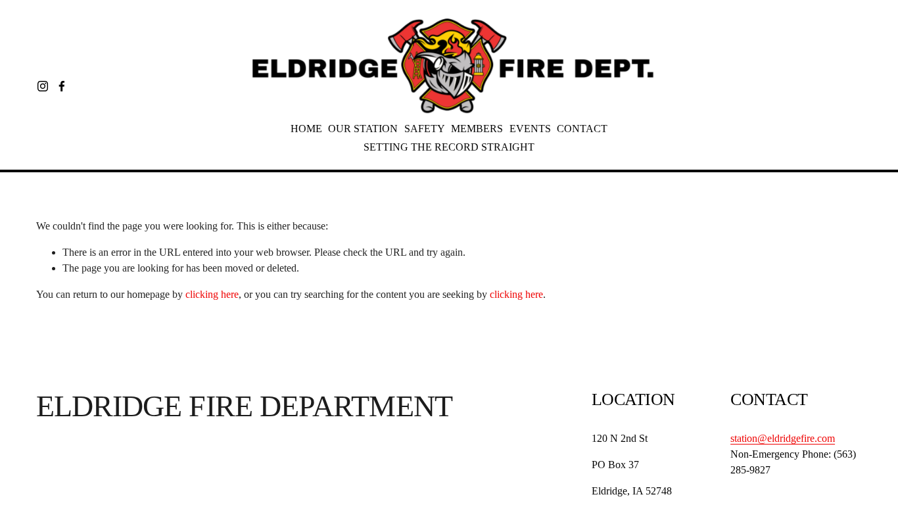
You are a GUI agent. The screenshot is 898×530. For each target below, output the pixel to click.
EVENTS (530, 128)
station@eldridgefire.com (782, 438)
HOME (306, 128)
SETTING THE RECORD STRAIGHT (449, 147)
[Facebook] (61, 86)
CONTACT (582, 128)
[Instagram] (42, 86)
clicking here (212, 294)
